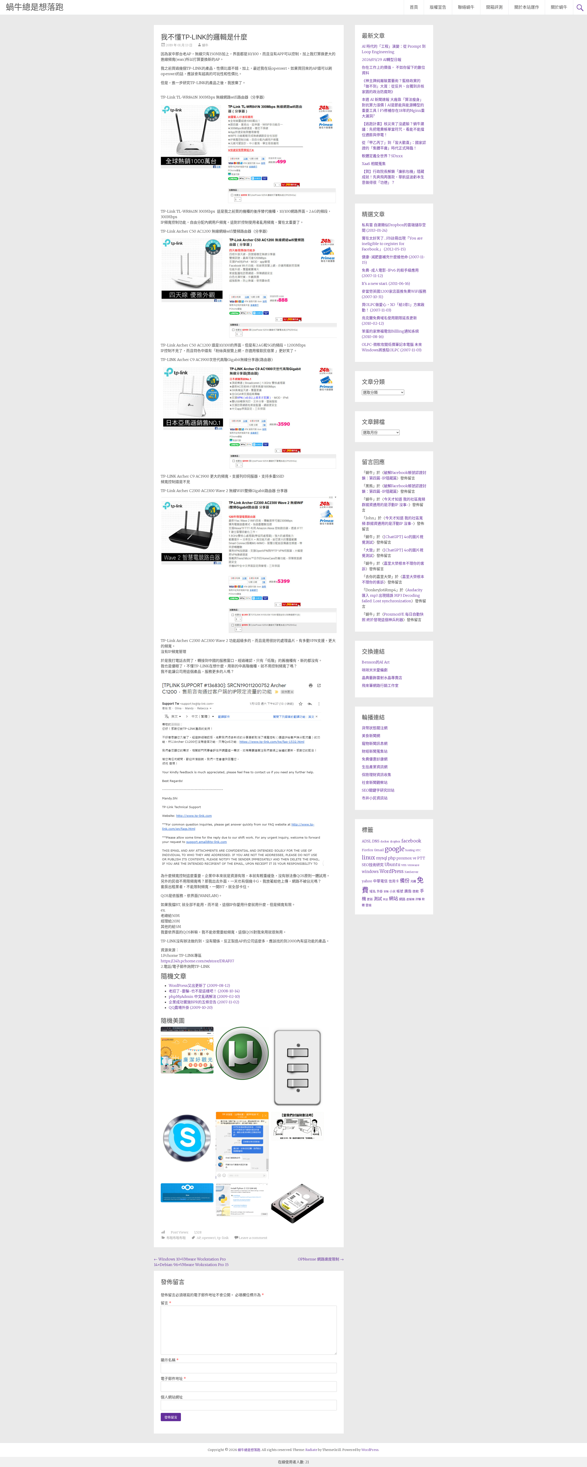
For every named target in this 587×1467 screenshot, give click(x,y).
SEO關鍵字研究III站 (378, 790)
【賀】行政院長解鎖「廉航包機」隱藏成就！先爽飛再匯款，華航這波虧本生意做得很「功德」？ (393, 177)
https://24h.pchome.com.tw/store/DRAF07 (197, 961)
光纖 (413, 881)
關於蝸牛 (559, 7)
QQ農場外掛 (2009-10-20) (191, 1007)
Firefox (367, 850)
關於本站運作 (526, 7)
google (394, 849)
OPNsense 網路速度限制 (321, 1259)
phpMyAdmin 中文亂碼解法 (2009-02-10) (204, 996)
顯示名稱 (170, 1360)
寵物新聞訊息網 (375, 743)
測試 (378, 898)
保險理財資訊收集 (376, 774)
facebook (411, 841)
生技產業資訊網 (375, 767)
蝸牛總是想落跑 (35, 7)
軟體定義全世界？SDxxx (382, 156)
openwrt (209, 1238)
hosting (410, 850)
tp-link (223, 1238)
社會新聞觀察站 (375, 782)
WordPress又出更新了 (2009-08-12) (199, 985)
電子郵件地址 (173, 1378)
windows (370, 871)
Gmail (379, 850)
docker (384, 841)
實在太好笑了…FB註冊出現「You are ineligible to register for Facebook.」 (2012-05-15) (392, 243)
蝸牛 (205, 45)
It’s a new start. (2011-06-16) (386, 283)
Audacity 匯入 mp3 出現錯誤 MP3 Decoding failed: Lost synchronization (392, 595)
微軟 (416, 891)
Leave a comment (253, 1238)
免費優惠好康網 (375, 759)
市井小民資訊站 (375, 798)
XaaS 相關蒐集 (374, 163)
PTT (421, 858)
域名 (372, 891)
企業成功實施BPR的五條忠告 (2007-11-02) (204, 1002)
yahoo (367, 881)
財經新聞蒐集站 (375, 751)
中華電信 (380, 881)
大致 (369, 550)
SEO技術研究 (373, 864)
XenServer (411, 872)
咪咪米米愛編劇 (375, 670)
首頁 (414, 7)
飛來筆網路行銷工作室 (380, 685)
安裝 (386, 891)
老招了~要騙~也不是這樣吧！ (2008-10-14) (204, 991)
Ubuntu (392, 864)
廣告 (408, 891)
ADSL (366, 841)
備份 (405, 881)
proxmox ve (406, 858)
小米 (393, 891)
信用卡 (394, 881)
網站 (393, 899)
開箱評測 (494, 7)
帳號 (399, 891)
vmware (413, 865)
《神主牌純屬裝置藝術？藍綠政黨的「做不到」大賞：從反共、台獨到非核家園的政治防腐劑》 (393, 86)
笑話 (385, 899)
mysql (381, 858)
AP (199, 1238)
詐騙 (418, 899)
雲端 (368, 905)
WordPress (391, 871)
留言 (166, 1303)
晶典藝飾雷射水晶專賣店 (382, 677)
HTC (418, 850)
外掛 (380, 891)
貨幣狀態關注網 (375, 728)
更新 (370, 899)
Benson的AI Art (376, 662)
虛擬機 (410, 899)
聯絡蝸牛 (466, 7)
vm (404, 865)
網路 (402, 899)
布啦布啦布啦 (176, 1238)
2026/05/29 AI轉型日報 (381, 59)
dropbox (395, 841)
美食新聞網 (371, 735)
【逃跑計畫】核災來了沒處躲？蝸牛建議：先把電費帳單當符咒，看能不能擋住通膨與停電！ (393, 129)
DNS (375, 841)
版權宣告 (438, 7)
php (392, 858)
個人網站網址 (172, 1397)
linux (368, 857)
